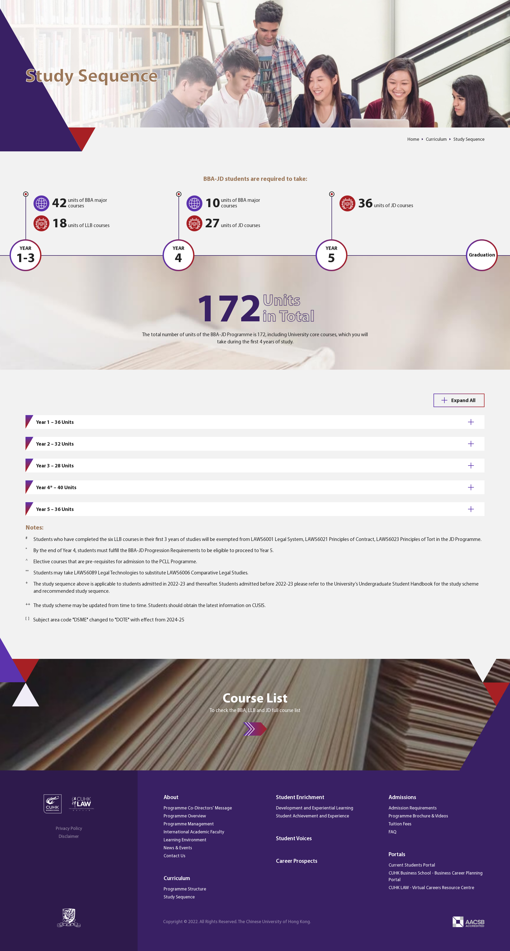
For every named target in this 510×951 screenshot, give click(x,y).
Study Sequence (179, 897)
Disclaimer (69, 836)
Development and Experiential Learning (314, 808)
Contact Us (174, 856)
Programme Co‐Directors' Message (198, 808)
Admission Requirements (413, 808)
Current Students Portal (412, 865)
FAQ (392, 832)
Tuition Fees (400, 824)
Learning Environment (185, 840)
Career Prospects (296, 861)
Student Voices (294, 839)
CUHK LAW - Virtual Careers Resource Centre (431, 888)
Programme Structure (185, 889)
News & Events (178, 848)
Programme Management (189, 824)
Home (413, 139)
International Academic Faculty (194, 832)
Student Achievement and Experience (312, 816)
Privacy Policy (69, 828)
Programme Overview (185, 816)
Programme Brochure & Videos (418, 816)
